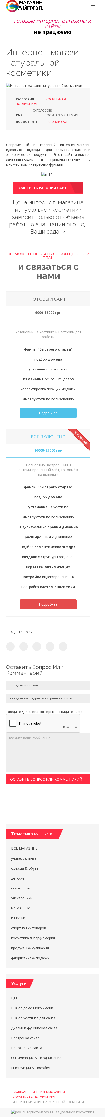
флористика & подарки (30, 958)
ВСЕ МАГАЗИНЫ (24, 848)
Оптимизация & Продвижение (36, 1057)
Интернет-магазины (49, 1092)
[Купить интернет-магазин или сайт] (24, 5)
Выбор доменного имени (32, 1008)
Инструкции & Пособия (30, 1067)
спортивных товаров (28, 928)
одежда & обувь (25, 868)
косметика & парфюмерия (33, 938)
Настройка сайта (25, 1038)
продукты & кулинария (30, 948)
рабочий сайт (57, 122)
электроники (21, 898)
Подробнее (48, 413)
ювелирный (20, 888)
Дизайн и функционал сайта (34, 1028)
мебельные (20, 908)
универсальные (24, 858)
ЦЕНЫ (16, 998)
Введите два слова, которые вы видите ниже (44, 711)
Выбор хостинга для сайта (33, 1018)
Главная (19, 1092)
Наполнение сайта (26, 1048)
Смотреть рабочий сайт (43, 187)
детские (17, 878)
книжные (18, 918)
